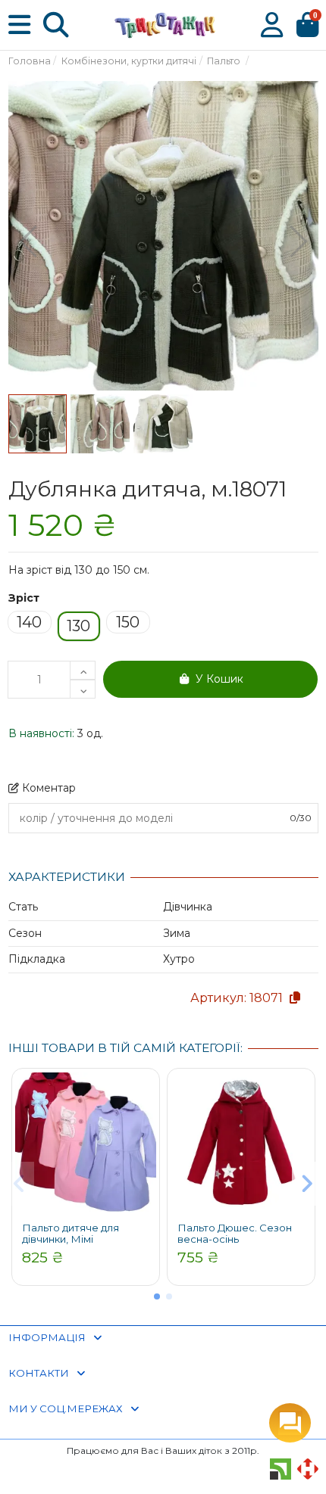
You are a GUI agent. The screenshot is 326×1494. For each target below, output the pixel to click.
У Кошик (219, 679)
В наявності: (41, 733)
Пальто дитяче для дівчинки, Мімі (70, 1234)
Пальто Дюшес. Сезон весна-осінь (234, 1234)
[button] (157, 1296)
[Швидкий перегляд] (144, 1095)
